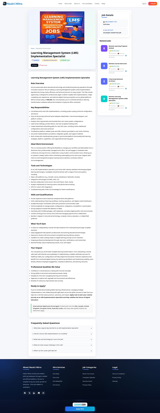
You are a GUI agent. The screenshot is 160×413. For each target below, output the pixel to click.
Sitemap (115, 381)
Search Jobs (68, 3)
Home (60, 3)
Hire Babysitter (57, 381)
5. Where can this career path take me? (44, 350)
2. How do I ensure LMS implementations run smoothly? (49, 334)
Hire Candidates (87, 3)
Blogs (103, 3)
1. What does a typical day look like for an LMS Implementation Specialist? (55, 328)
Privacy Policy (87, 385)
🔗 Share (34, 65)
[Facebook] (25, 393)
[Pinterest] (39, 393)
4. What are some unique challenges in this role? (47, 345)
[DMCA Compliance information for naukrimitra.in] (80, 405)
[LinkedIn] (34, 393)
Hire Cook (56, 377)
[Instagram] (43, 393)
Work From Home (88, 374)
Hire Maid (56, 374)
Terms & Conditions (118, 374)
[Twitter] (29, 393)
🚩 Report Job (43, 65)
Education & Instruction (50, 60)
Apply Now (80, 409)
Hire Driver (56, 385)
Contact (97, 3)
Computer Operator (89, 377)
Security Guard (87, 381)
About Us (77, 3)
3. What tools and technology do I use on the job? (47, 339)
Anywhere (36, 60)
